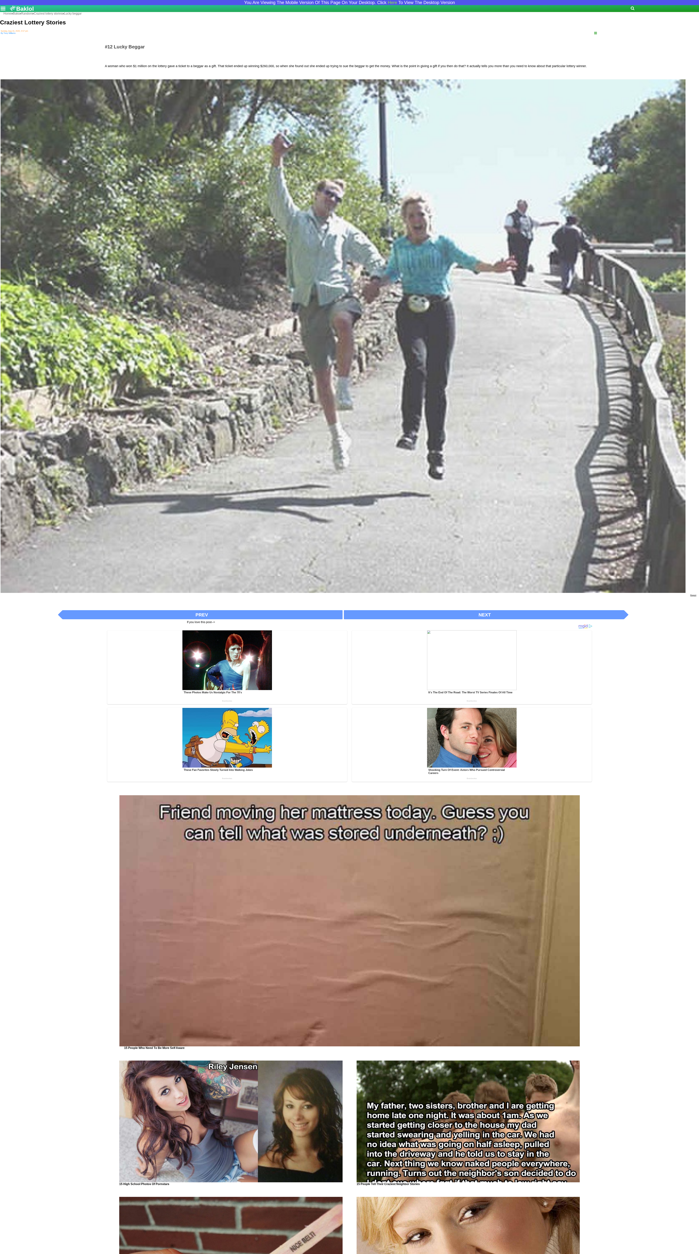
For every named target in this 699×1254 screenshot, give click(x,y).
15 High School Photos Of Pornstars (144, 1184)
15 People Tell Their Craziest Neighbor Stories (388, 1184)
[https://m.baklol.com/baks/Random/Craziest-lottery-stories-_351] (595, 33)
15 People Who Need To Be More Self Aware (154, 1047)
